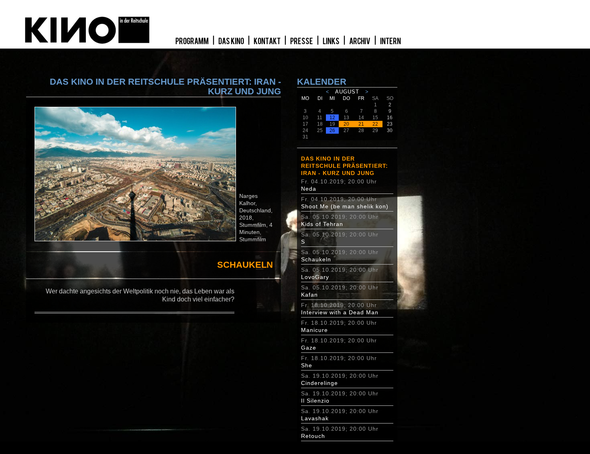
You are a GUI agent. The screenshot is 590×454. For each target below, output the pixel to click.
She (306, 365)
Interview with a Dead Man (339, 312)
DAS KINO (231, 41)
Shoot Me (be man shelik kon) (345, 206)
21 (361, 124)
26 (332, 130)
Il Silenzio (315, 400)
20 (346, 124)
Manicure (314, 330)
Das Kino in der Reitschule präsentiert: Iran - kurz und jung (344, 165)
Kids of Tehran (322, 224)
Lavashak (315, 418)
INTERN (390, 41)
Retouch (313, 436)
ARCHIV (360, 41)
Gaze (308, 347)
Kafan (309, 294)
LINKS (331, 41)
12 (332, 117)
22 (375, 124)
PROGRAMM (192, 41)
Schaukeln (316, 259)
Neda (308, 188)
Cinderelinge (319, 383)
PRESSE (302, 41)
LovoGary (315, 277)
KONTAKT (267, 41)
